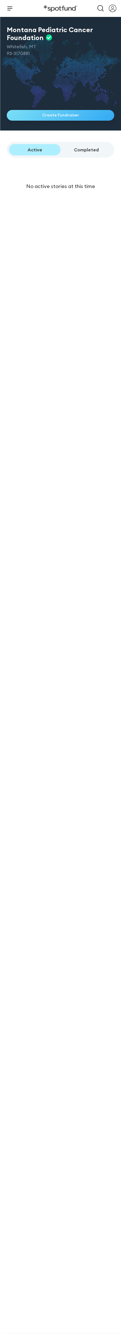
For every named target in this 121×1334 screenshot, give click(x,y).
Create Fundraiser (60, 115)
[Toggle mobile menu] (10, 8)
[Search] (100, 8)
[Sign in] (112, 8)
